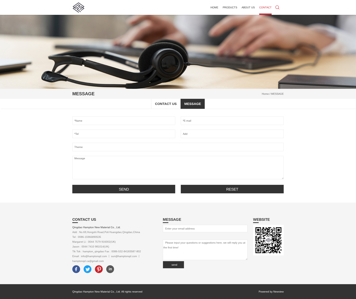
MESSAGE (277, 93)
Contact (265, 7)
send (124, 189)
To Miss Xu (169, 235)
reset (232, 189)
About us (248, 7)
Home (214, 7)
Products (230, 7)
